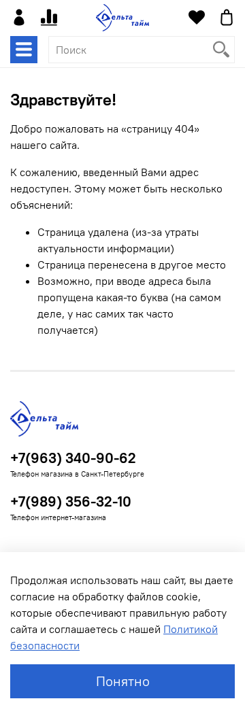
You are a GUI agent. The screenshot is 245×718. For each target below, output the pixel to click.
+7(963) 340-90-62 (73, 458)
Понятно (123, 680)
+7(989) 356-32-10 (70, 501)
